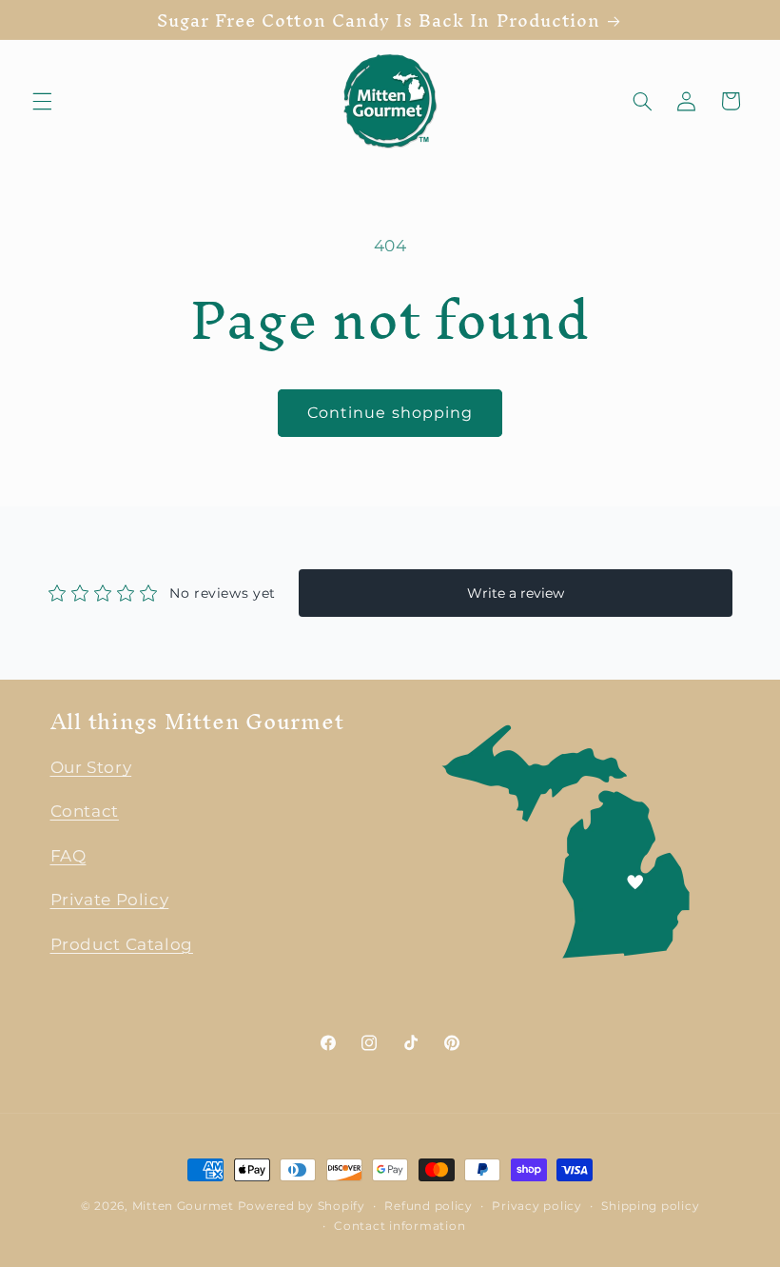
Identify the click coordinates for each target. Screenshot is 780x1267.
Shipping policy (650, 1206)
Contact (84, 811)
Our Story (91, 767)
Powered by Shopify (301, 1206)
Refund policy (428, 1206)
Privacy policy (536, 1206)
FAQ (68, 855)
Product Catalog (121, 944)
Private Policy (109, 899)
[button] (42, 101)
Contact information (399, 1226)
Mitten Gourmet (183, 1206)
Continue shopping (390, 413)
